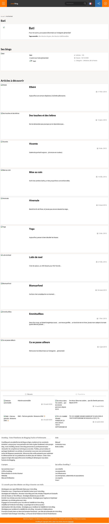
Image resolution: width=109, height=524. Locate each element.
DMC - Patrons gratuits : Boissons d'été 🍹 (31, 416)
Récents (30, 394)
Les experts (59, 478)
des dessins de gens (45, 36)
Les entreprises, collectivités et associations (69, 476)
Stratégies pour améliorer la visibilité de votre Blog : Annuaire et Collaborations (27, 509)
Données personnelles (65, 519)
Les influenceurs (60, 473)
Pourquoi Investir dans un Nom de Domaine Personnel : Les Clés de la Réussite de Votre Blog (31, 511)
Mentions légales (28, 519)
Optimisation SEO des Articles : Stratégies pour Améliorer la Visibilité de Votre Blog (28, 507)
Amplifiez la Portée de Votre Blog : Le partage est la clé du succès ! (23, 505)
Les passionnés (60, 471)
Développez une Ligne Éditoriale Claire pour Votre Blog (19, 489)
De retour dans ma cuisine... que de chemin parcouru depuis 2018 (86, 402)
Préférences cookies (79, 519)
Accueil (3, 16)
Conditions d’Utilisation (41, 519)
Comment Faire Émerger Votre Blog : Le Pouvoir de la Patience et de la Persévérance (28, 514)
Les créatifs (59, 469)
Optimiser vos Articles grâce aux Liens (13, 500)
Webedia (4, 476)
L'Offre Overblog (6, 471)
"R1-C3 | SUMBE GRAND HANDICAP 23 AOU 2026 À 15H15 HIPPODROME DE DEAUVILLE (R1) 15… (86, 417)
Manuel (57, 442)
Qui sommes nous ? (7, 469)
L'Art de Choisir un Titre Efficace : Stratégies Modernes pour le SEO (22, 496)
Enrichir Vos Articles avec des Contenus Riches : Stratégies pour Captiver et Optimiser (29, 498)
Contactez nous (60, 444)
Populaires (81, 394)
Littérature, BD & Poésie (90, 60)
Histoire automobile (24, 400)
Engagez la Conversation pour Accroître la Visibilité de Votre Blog (22, 502)
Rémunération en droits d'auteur (12, 473)
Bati (30, 55)
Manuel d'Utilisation (7, 478)
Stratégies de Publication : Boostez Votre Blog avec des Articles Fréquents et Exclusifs (29, 493)
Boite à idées (59, 447)
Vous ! (57, 480)
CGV (50, 519)
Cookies (55, 519)
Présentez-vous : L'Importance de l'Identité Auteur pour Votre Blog (22, 491)
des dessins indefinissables (60, 36)
